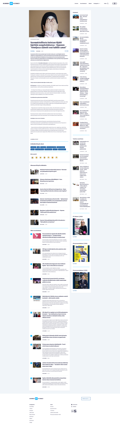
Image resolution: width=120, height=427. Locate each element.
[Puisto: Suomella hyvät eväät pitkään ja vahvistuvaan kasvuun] (76, 104)
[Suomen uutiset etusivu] (12, 3)
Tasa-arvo (55, 149)
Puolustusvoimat (48, 149)
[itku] (40, 157)
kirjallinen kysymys (60, 147)
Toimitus (52, 410)
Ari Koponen (43, 147)
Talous (31, 408)
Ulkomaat (32, 412)
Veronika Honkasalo (39, 149)
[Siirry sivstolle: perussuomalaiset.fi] (80, 411)
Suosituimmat (83, 3)
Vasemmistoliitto (62, 149)
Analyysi (31, 410)
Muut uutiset (32, 414)
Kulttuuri (31, 416)
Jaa (65, 51)
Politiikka (32, 51)
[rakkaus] (52, 157)
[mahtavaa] (48, 157)
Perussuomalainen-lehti (55, 414)
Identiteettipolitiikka (51, 147)
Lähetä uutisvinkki (54, 412)
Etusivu (76, 3)
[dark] (113, 3)
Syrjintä (32, 149)
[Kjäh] (56, 157)
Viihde (31, 422)
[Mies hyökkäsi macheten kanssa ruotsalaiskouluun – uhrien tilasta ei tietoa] (76, 30)
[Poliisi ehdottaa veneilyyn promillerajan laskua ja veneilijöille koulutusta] (76, 80)
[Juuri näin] (32, 157)
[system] (114, 3)
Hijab (38, 147)
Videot (90, 3)
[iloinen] (36, 157)
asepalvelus (33, 147)
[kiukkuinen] (44, 157)
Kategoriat (96, 3)
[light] (116, 3)
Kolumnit (32, 420)
